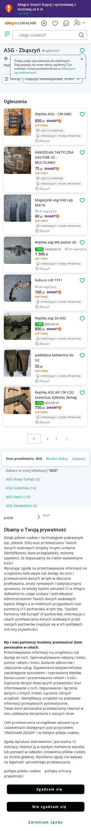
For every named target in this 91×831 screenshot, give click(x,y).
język (46, 515)
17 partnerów (32, 609)
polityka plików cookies (22, 771)
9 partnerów (51, 614)
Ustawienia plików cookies (64, 752)
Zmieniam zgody (45, 822)
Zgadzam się (49, 789)
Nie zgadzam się (49, 806)
